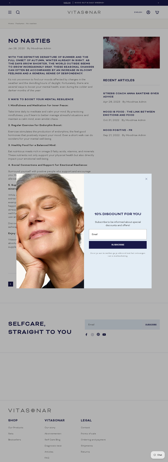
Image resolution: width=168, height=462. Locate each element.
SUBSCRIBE (117, 244)
